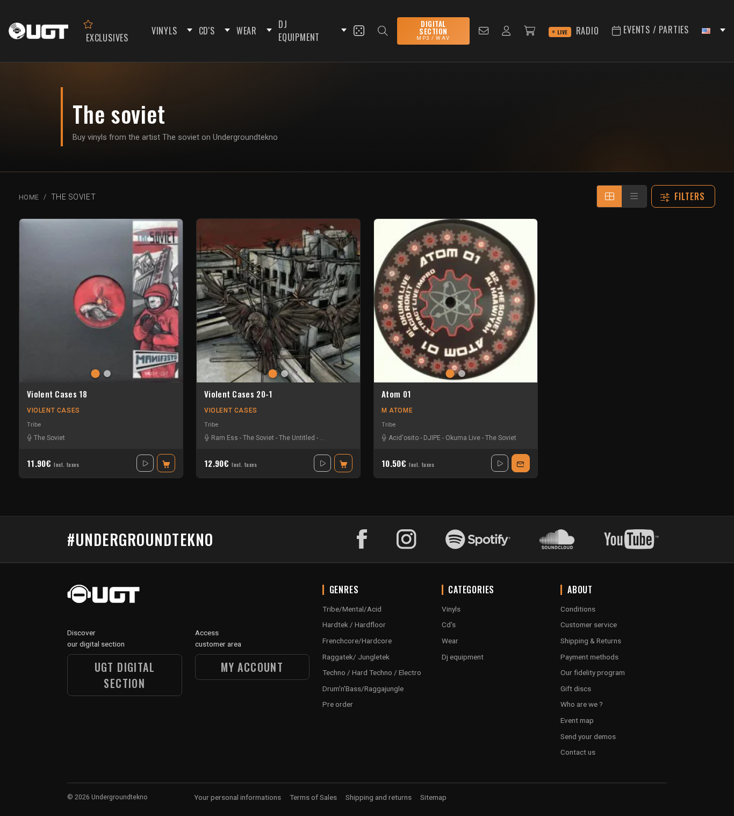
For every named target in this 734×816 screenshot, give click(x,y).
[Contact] (483, 31)
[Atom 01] (455, 300)
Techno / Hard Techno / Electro (371, 672)
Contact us (577, 752)
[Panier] (529, 31)
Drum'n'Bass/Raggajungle (363, 688)
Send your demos (588, 736)
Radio (578, 30)
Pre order (337, 704)
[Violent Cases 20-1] (278, 300)
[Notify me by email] (521, 463)
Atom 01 (396, 394)
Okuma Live (462, 438)
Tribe (34, 424)
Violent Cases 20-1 (238, 394)
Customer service (588, 624)
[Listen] (145, 463)
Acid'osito (403, 438)
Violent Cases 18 (57, 394)
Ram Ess (224, 438)
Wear (450, 640)
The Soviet (49, 438)
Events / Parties (655, 29)
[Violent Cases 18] (101, 300)
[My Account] (506, 31)
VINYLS (164, 30)
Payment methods (589, 656)
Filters (690, 196)
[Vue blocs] (609, 196)
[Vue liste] (634, 196)
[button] (188, 31)
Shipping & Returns (590, 640)
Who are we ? (581, 704)
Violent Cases (53, 410)
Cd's (449, 624)
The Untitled (297, 438)
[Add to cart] (166, 463)
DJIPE (432, 438)
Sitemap (433, 797)
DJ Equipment (299, 31)
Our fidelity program (592, 672)
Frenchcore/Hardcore (357, 640)
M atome (397, 410)
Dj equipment (463, 656)
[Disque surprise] (359, 30)
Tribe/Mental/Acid (352, 609)
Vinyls (451, 609)
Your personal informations (237, 797)
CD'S (207, 30)
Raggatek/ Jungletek (356, 656)
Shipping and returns (379, 797)
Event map (577, 720)
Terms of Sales (313, 797)
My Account (252, 667)
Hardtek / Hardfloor (354, 624)
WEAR (246, 30)
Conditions (577, 609)
